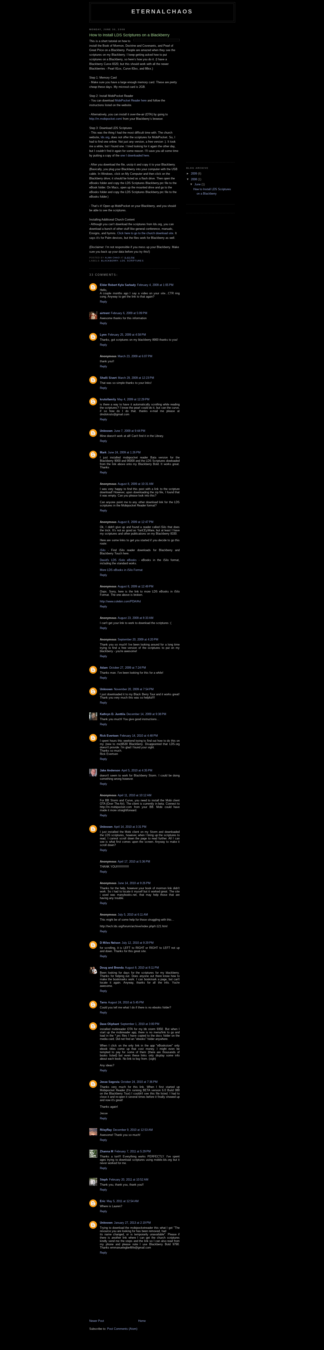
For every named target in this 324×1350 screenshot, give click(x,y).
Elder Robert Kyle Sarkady (118, 285)
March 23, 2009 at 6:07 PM (135, 356)
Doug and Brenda (112, 967)
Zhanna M (106, 1151)
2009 (194, 173)
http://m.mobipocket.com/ (105, 118)
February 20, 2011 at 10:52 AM (128, 1179)
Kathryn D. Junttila (112, 714)
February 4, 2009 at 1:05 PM (155, 285)
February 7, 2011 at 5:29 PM (133, 1151)
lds (122, 260)
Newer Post (96, 1320)
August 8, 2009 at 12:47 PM (135, 522)
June (197, 184)
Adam (104, 667)
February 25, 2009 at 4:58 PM (127, 334)
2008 (194, 179)
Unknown (106, 430)
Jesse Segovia (109, 1081)
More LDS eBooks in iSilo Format (121, 570)
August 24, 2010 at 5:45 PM (126, 1002)
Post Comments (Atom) (122, 1328)
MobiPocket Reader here (131, 100)
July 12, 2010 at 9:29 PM (138, 942)
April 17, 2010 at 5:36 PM (134, 861)
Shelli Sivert (108, 377)
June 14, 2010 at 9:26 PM (134, 883)
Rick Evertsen (109, 735)
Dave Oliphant (109, 1024)
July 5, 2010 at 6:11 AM (133, 914)
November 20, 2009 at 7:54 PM (134, 689)
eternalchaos (162, 11)
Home (142, 1320)
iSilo (102, 550)
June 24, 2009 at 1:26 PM (124, 452)
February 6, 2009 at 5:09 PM (129, 313)
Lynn (103, 334)
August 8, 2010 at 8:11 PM (142, 967)
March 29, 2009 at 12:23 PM (136, 377)
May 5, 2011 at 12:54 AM (123, 1201)
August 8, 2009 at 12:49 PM (135, 586)
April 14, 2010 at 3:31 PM (130, 826)
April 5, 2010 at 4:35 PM (136, 770)
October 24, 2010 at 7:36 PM (139, 1081)
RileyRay (106, 1129)
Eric (102, 1201)
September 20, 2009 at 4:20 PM (138, 639)
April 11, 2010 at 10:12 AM (134, 795)
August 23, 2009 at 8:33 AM (135, 618)
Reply (103, 301)
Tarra (103, 1002)
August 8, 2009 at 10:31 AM (135, 484)
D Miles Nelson (110, 942)
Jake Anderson (110, 770)
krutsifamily (108, 399)
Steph (104, 1179)
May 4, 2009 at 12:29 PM (133, 399)
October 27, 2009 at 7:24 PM (127, 667)
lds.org (105, 137)
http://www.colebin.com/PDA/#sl (120, 601)
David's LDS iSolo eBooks (118, 560)
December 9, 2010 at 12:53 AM (133, 1129)
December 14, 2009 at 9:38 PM (146, 714)
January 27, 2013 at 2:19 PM (132, 1222)
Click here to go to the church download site (145, 233)
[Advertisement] (204, 91)
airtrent (105, 313)
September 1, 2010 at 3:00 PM (139, 1024)
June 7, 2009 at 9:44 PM (129, 430)
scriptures (135, 260)
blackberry (109, 260)
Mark (103, 452)
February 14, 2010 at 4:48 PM (139, 735)
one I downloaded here (134, 155)
